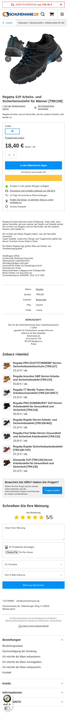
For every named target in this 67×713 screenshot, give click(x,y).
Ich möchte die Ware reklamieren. (21, 656)
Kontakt (6, 672)
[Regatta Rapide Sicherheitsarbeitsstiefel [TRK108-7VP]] (6, 449)
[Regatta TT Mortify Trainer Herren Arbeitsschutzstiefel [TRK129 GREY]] (6, 392)
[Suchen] (43, 14)
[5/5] (41, 517)
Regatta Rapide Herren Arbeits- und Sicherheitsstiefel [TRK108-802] (35, 421)
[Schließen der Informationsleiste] (61, 4)
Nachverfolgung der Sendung (19, 651)
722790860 (8, 601)
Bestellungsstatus (12, 646)
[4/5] (35, 517)
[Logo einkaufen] (20, 14)
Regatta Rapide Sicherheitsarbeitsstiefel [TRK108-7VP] (37, 448)
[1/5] (16, 517)
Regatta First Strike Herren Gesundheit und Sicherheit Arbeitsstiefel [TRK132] (37, 435)
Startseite (22, 23)
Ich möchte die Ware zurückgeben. (22, 662)
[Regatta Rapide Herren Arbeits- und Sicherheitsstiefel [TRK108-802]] (6, 422)
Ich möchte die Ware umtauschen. (21, 667)
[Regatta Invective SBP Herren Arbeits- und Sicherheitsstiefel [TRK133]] (6, 379)
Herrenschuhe (36, 23)
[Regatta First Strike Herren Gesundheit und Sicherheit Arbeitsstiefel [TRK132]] (6, 436)
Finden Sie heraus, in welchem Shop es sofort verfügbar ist (31, 201)
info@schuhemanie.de (28, 601)
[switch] (7, 708)
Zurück (8, 23)
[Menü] (62, 14)
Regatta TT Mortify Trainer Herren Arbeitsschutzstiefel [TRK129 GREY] (35, 391)
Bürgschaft (41, 299)
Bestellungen (11, 639)
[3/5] (29, 517)
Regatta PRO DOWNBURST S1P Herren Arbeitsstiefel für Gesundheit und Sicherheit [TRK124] (37, 406)
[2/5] (22, 517)
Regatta (39, 289)
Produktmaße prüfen (14, 138)
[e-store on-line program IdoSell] (34, 626)
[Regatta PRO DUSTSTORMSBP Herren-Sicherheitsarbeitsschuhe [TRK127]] (6, 365)
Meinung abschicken (33, 585)
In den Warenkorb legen (33, 165)
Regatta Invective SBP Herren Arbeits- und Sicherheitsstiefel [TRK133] (36, 378)
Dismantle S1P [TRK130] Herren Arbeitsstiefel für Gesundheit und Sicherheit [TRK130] (33, 463)
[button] (8, 59)
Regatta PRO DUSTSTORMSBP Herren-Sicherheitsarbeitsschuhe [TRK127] (37, 365)
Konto (6, 683)
